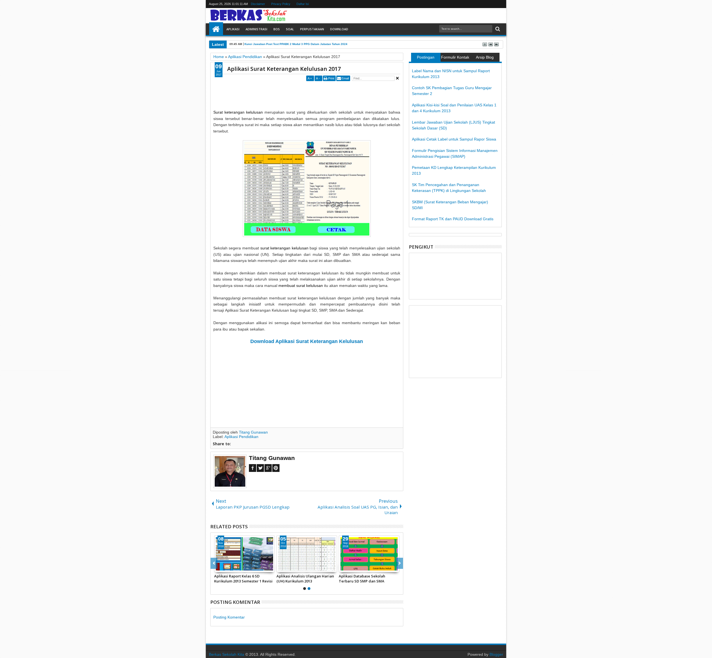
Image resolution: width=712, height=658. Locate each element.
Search (497, 29)
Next (214, 563)
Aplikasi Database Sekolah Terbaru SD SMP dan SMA (362, 579)
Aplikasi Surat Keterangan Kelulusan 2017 (284, 68)
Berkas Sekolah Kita (226, 654)
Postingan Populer (425, 58)
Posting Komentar (229, 617)
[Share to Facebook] (218, 568)
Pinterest (276, 468)
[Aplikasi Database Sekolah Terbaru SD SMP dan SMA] (369, 554)
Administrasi (256, 29)
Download (339, 29)
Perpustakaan (312, 29)
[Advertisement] (314, 94)
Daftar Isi (303, 4)
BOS (276, 29)
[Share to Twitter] (225, 568)
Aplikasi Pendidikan (241, 436)
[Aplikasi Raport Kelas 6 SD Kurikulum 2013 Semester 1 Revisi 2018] (244, 554)
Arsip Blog (485, 57)
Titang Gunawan (253, 432)
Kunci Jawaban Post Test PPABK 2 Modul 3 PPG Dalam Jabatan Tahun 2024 (295, 44)
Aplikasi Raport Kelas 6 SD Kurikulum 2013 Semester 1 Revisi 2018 (243, 579)
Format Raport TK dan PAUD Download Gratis (452, 219)
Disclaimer (258, 4)
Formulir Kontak (455, 57)
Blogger (496, 654)
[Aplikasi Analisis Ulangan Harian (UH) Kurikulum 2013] (306, 554)
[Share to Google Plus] (231, 568)
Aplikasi (232, 29)
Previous (399, 563)
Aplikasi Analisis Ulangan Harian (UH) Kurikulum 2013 (305, 579)
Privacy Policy (281, 4)
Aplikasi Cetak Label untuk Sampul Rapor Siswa (454, 139)
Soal (290, 29)
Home (216, 29)
